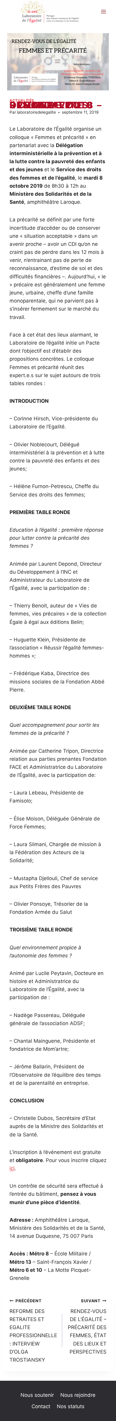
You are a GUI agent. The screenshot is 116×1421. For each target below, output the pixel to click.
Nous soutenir (37, 1395)
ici (12, 1168)
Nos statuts (70, 1406)
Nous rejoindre (77, 1395)
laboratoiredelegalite (36, 112)
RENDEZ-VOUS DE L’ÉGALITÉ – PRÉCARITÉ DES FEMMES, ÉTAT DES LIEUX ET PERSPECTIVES (87, 1326)
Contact (41, 1406)
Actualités (22, 100)
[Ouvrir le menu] (103, 11)
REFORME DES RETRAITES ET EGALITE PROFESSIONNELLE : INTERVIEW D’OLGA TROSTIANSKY (33, 1330)
